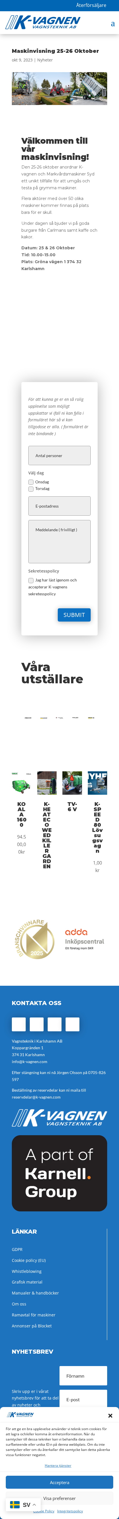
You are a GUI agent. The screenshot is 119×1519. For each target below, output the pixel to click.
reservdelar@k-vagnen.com (36, 1097)
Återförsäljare (91, 5)
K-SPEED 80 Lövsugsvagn (97, 828)
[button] (110, 1416)
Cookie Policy (43, 1511)
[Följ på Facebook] (19, 1024)
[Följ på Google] (55, 1024)
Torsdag (42, 488)
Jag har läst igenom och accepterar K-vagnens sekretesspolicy (52, 586)
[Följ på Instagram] (37, 1024)
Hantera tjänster (58, 1465)
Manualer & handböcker (35, 1293)
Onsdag (42, 481)
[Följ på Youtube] (72, 1024)
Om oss (19, 1304)
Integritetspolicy (70, 1511)
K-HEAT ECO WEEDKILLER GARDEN (47, 835)
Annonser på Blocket (32, 1326)
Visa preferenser (59, 1498)
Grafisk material (27, 1282)
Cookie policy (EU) (29, 1260)
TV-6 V (72, 807)
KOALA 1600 (22, 815)
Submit (74, 615)
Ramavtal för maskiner (33, 1315)
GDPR (17, 1249)
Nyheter (45, 60)
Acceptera (59, 1482)
